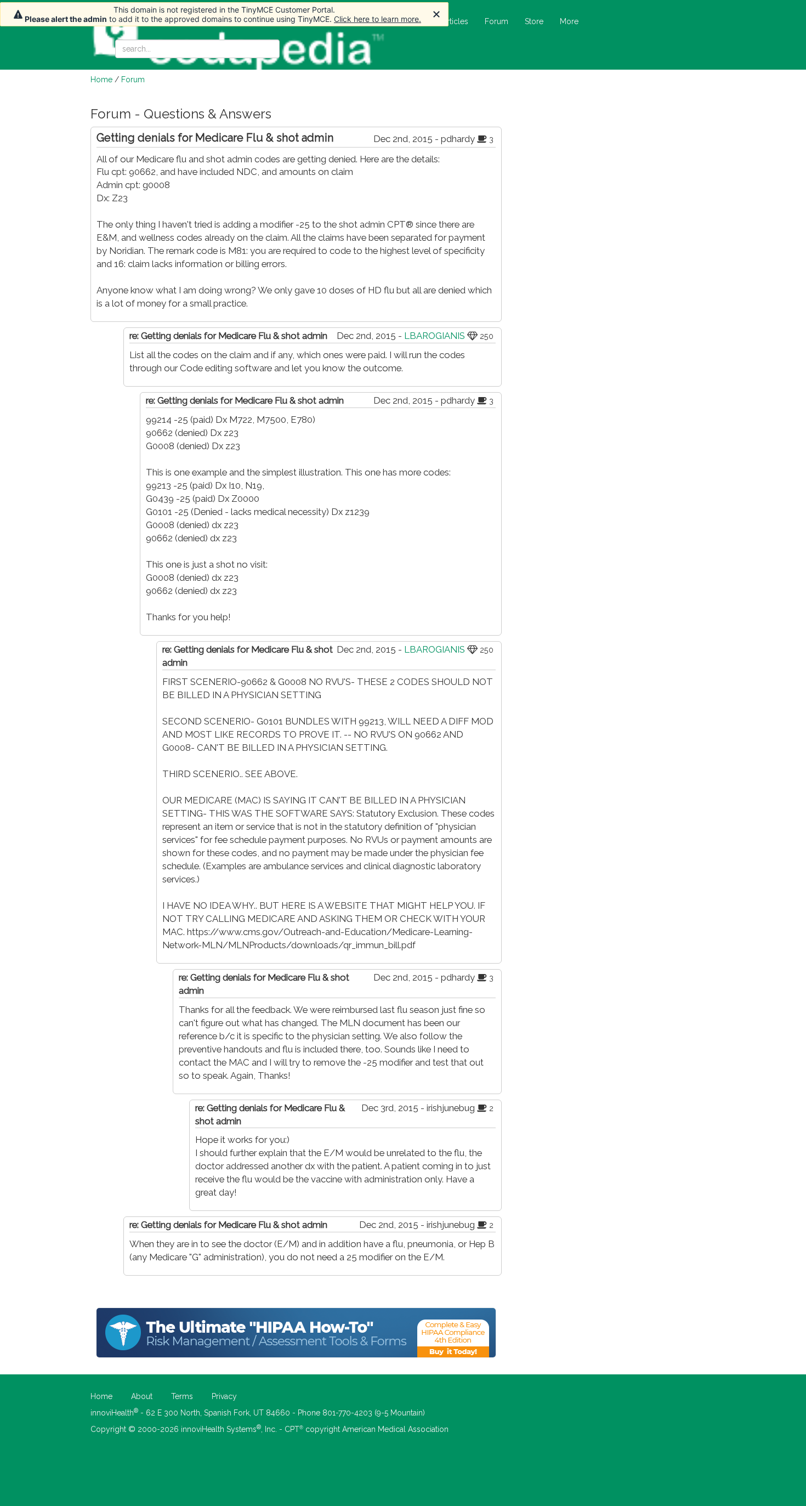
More (569, 21)
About (141, 1396)
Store (534, 21)
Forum (496, 21)
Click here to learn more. (377, 19)
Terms (182, 1396)
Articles (455, 21)
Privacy (224, 1396)
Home (101, 79)
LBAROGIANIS (434, 335)
